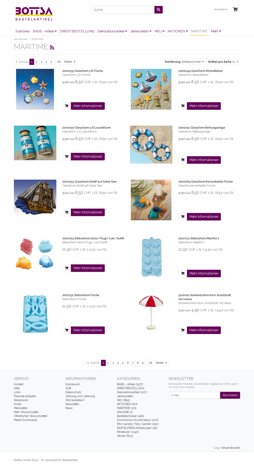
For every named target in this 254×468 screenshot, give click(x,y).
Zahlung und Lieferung (80, 396)
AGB (68, 388)
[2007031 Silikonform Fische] (35, 313)
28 (59, 61)
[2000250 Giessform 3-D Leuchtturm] (35, 142)
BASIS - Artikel (44, 31)
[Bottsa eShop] (49, 13)
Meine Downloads (25, 420)
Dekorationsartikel (111, 31)
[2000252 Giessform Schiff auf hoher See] (35, 197)
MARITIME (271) (127, 408)
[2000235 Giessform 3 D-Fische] (35, 89)
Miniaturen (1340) (128, 431)
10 (222, 61)
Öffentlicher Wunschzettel (30, 416)
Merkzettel (20, 408)
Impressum (72, 384)
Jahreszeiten (139, 31)
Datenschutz (73, 392)
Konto (18, 404)
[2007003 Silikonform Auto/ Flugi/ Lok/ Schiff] (35, 253)
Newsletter (72, 404)
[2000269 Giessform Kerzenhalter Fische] (151, 199)
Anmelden (220, 9)
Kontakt (18, 384)
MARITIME (199, 31)
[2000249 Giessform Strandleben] (151, 89)
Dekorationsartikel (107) (132, 392)
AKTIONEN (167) (127, 404)
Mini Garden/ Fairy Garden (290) (138, 424)
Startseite (22, 31)
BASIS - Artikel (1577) (130, 384)
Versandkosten (230, 447)
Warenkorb (21, 400)
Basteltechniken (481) (130, 416)
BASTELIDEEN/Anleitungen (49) (137, 427)
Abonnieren (230, 395)
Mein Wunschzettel (26, 412)
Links (17, 392)
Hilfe (17, 388)
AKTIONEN (177, 31)
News (69, 408)
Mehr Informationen (87, 106)
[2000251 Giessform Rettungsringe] (151, 144)
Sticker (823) (125, 435)
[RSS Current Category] (52, 47)
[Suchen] (158, 9)
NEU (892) (123, 400)
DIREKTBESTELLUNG (77, 31)
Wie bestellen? (75, 400)
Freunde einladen (25, 396)
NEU (159, 31)
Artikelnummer (183, 61)
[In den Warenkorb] (66, 106)
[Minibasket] (235, 9)
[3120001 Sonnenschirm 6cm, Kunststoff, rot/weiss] (151, 313)
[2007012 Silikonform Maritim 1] (151, 256)
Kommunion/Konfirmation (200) (137, 420)
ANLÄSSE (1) (125, 412)
